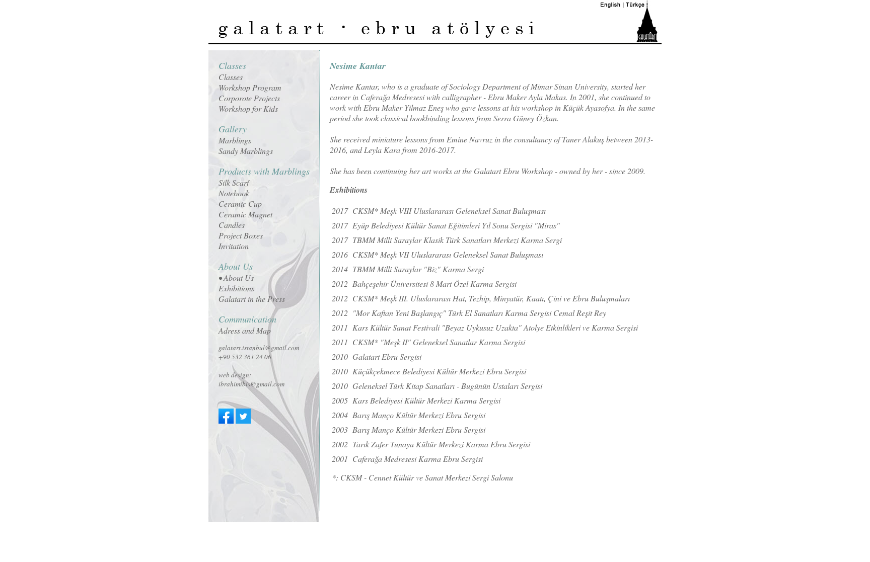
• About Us (236, 277)
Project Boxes (241, 235)
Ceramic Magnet (245, 214)
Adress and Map (245, 330)
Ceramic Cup (240, 203)
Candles (232, 224)
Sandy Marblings (246, 150)
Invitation (234, 245)
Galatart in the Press (252, 298)
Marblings (235, 140)
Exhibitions (236, 288)
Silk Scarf (234, 182)
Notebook (234, 193)
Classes (231, 76)
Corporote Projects (249, 98)
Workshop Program (250, 87)
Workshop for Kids (248, 108)
